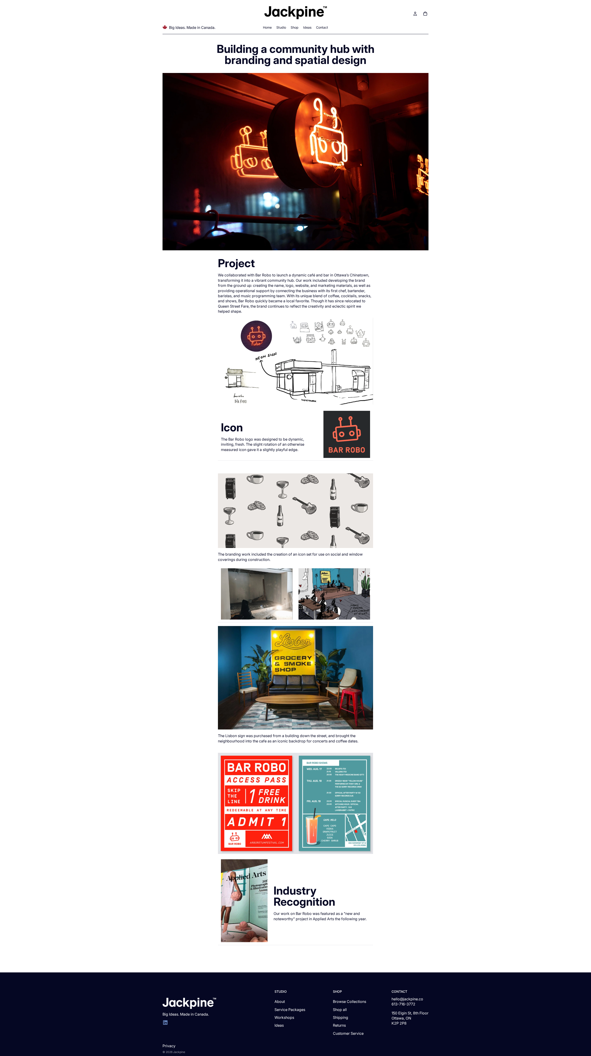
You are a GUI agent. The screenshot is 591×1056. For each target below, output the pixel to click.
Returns (339, 1025)
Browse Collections (349, 1001)
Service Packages (289, 1009)
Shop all (340, 1009)
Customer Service (348, 1033)
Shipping (340, 1017)
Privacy (169, 1046)
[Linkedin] (165, 1022)
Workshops (284, 1017)
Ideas (279, 1025)
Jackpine (179, 1052)
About (279, 1001)
